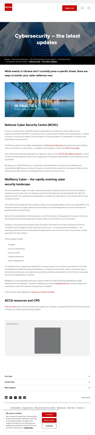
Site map (70, 408)
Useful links (10, 382)
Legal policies (27, 408)
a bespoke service (61, 283)
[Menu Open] (89, 8)
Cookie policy (28, 428)
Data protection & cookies (45, 408)
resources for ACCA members (43, 292)
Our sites (8, 376)
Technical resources (20, 59)
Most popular (10, 388)
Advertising (61, 408)
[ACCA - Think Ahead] (8, 10)
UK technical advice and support (43, 59)
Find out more (10, 307)
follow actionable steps (54, 145)
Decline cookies (49, 420)
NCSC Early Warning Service (70, 154)
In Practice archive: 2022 (17, 62)
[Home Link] (85, 397)
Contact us (80, 408)
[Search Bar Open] (82, 8)
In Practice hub (64, 59)
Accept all (49, 415)
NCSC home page (72, 148)
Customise (49, 426)
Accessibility (16, 408)
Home (7, 59)
